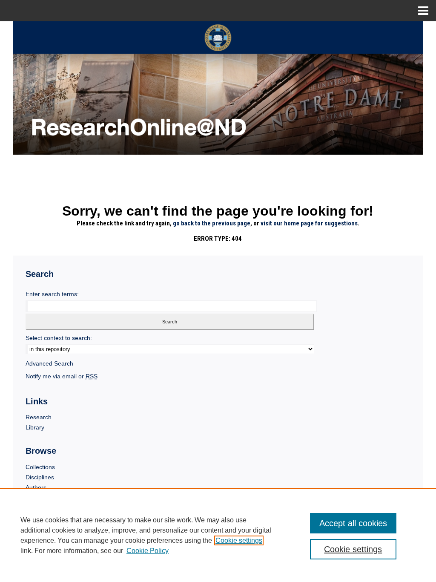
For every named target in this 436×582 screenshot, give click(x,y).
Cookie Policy (147, 550)
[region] (218, 535)
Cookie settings (238, 540)
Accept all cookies (353, 523)
